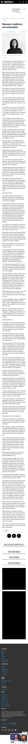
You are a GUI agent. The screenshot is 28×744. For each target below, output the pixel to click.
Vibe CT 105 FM (4, 702)
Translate (17, 12)
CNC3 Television (4, 689)
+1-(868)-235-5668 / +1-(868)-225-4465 (9, 724)
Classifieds (3, 684)
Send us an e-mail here (6, 723)
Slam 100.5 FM (4, 700)
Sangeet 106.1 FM (5, 696)
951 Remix (3, 694)
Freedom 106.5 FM (5, 706)
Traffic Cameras (4, 659)
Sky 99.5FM (3, 698)
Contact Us (3, 668)
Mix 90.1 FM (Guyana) (6, 704)
